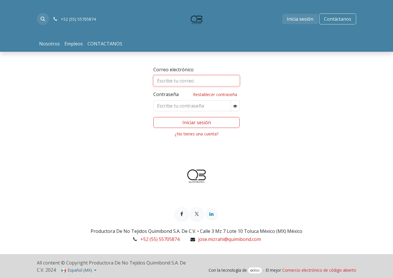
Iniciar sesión (196, 122)
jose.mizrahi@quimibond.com (229, 239)
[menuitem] (49, 43)
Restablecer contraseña (215, 94)
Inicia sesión (300, 19)
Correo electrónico (173, 69)
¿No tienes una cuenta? (196, 134)
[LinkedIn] (211, 214)
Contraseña (195, 94)
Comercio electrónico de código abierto (319, 270)
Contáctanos (337, 19)
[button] (43, 19)
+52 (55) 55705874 (160, 239)
